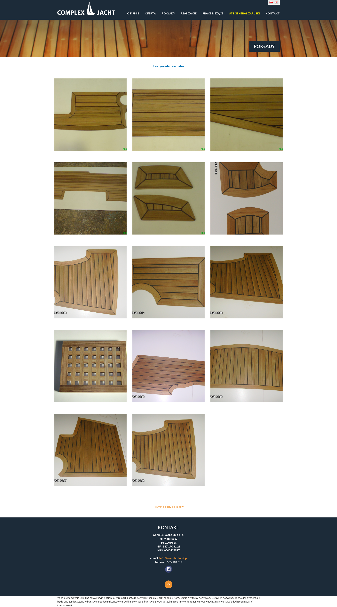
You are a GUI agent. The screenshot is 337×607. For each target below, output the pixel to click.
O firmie (133, 13)
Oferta (150, 13)
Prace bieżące (212, 13)
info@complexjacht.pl (173, 558)
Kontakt (273, 13)
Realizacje (189, 13)
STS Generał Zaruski (244, 13)
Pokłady (168, 13)
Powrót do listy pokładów (169, 506)
